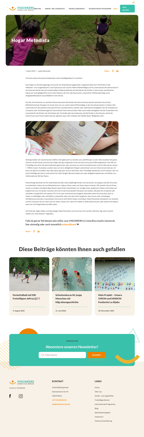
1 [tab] (70, 152)
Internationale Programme (100, 9)
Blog (115, 9)
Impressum (99, 417)
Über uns (37, 9)
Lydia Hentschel (44, 71)
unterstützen (69, 224)
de (133, 2)
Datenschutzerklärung (103, 421)
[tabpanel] (72, 138)
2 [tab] (74, 152)
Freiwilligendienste (77, 9)
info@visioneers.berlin (61, 404)
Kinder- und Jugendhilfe (55, 9)
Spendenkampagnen (102, 412)
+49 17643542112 (59, 400)
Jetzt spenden (125, 8)
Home (97, 387)
